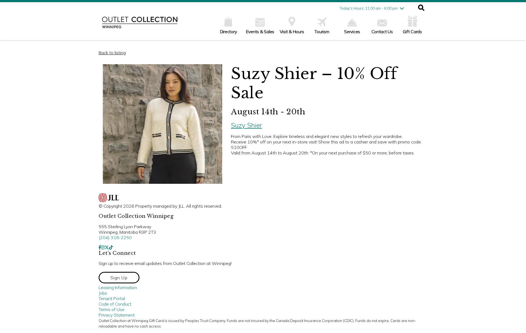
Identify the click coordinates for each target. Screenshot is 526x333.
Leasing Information (118, 287)
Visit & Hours (292, 31)
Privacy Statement (117, 315)
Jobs (103, 293)
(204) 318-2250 (115, 237)
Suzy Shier (246, 125)
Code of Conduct (115, 304)
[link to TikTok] (111, 247)
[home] (140, 25)
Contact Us (382, 31)
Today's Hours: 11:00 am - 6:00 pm (369, 8)
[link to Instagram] (103, 247)
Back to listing (112, 52)
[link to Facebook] (100, 247)
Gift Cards (412, 31)
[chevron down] (402, 8)
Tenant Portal (112, 298)
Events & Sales (260, 31)
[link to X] (107, 247)
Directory (228, 31)
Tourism (322, 31)
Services (352, 31)
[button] (421, 8)
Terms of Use (111, 309)
